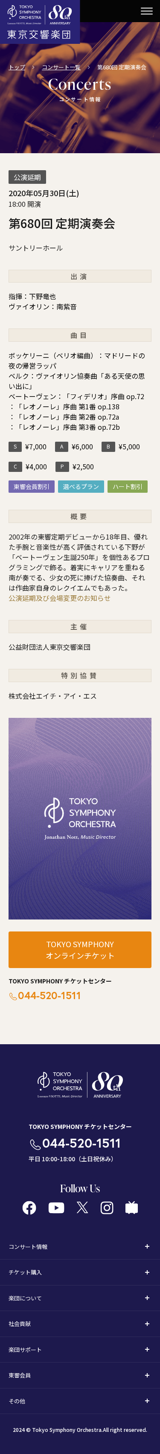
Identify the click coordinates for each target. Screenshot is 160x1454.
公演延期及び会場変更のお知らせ (60, 598)
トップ (17, 67)
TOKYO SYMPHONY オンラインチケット (80, 949)
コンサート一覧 (61, 67)
